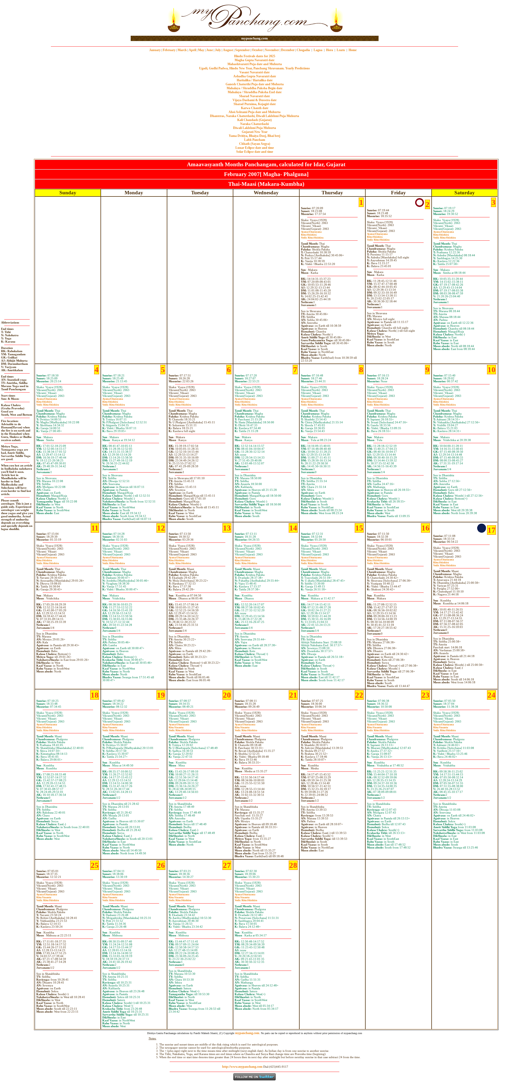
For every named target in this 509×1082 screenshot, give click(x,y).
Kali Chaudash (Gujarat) (254, 120)
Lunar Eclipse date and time (254, 148)
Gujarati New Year (254, 132)
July (218, 50)
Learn (341, 50)
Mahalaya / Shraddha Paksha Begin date (254, 88)
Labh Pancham (254, 140)
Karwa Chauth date (254, 108)
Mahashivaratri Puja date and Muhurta (254, 64)
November (272, 50)
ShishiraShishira (312, 236)
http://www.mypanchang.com (242, 1066)
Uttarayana (311, 231)
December (288, 50)
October (257, 50)
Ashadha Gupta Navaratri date (254, 76)
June (209, 50)
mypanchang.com (254, 38)
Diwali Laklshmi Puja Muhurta (254, 128)
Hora (329, 50)
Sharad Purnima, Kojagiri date (255, 104)
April (192, 50)
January (155, 50)
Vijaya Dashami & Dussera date (254, 100)
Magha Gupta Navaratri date (254, 60)
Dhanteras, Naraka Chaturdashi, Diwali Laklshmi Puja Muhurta (254, 116)
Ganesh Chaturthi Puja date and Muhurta (255, 84)
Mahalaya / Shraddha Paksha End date (255, 92)
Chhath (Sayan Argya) (254, 144)
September (242, 50)
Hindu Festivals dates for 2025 (254, 56)
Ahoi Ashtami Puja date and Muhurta (254, 112)
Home (353, 50)
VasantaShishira (113, 729)
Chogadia (303, 50)
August (228, 50)
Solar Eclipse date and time (254, 152)
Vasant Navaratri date (254, 72)
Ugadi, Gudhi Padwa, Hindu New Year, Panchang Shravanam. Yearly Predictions (254, 68)
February (169, 50)
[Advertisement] (147, 18)
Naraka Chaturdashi (254, 124)
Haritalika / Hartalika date (255, 80)
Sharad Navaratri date (254, 96)
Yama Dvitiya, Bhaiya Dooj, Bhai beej (254, 136)
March (182, 50)
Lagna (318, 50)
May (201, 50)
